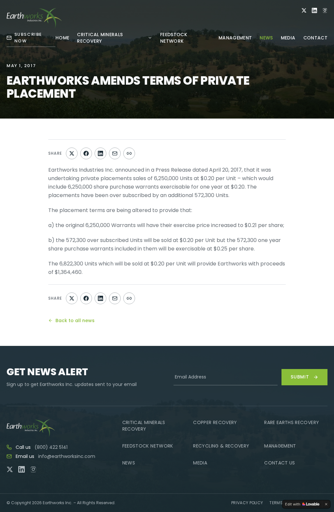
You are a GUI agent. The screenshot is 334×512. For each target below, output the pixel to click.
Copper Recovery (215, 422)
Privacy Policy (247, 502)
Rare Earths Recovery (291, 422)
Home (62, 38)
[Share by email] (115, 153)
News (266, 38)
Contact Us (279, 463)
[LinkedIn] (314, 10)
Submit (300, 377)
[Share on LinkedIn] (100, 153)
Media (288, 38)
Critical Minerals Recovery (100, 37)
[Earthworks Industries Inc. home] (34, 18)
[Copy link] (129, 153)
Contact (315, 38)
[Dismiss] (326, 504)
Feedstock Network (173, 37)
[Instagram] (324, 10)
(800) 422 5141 (51, 447)
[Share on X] (72, 153)
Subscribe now (28, 37)
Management (235, 38)
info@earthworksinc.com (66, 456)
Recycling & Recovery (221, 446)
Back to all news (75, 320)
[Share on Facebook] (86, 153)
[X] (304, 10)
